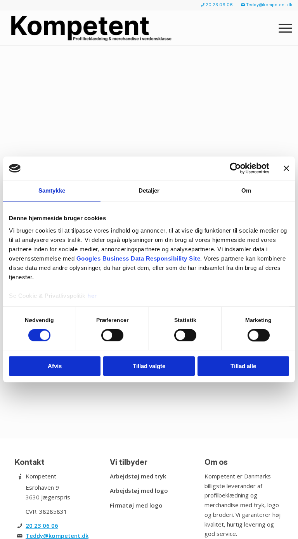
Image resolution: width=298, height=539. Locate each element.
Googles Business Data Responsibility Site (138, 258)
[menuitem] (217, 5)
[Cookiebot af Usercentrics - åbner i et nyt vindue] (235, 168)
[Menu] (281, 27)
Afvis (55, 366)
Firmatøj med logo (136, 505)
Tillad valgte (149, 366)
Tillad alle (243, 366)
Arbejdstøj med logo (139, 490)
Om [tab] (246, 190)
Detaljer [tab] (149, 190)
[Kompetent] (92, 27)
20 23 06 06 (42, 525)
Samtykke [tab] (51, 190)
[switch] (112, 335)
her (92, 295)
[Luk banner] (286, 168)
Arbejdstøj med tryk (138, 476)
